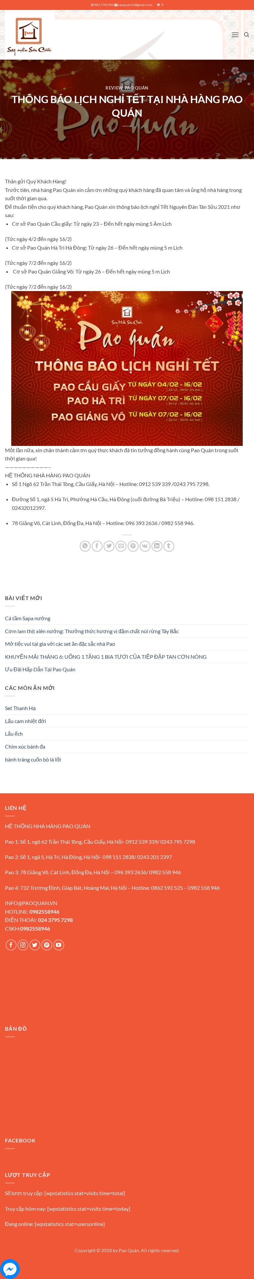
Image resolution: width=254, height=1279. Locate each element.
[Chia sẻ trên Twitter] (109, 546)
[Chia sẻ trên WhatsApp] (85, 546)
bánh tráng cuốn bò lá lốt (33, 759)
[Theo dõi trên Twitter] (34, 945)
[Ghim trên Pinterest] (133, 546)
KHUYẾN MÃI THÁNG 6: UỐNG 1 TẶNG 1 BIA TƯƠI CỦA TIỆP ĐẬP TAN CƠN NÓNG (106, 656)
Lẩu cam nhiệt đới (25, 721)
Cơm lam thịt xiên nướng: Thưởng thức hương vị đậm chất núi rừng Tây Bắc (92, 631)
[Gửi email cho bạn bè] (120, 546)
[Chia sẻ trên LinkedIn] (156, 546)
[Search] (246, 35)
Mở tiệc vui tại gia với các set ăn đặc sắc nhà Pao (60, 643)
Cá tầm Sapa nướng (27, 618)
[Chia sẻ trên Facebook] (97, 546)
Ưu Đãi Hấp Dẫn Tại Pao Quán (40, 669)
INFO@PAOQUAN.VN (31, 903)
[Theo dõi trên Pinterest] (46, 945)
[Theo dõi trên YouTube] (58, 945)
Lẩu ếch (14, 733)
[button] (235, 35)
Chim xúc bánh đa (25, 746)
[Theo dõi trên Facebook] (11, 945)
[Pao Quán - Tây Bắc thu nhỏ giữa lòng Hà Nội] (30, 35)
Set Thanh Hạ (20, 708)
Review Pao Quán (127, 88)
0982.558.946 (102, 5)
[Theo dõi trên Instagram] (23, 945)
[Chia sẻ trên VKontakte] (145, 546)
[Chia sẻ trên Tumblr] (168, 546)
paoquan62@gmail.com (134, 5)
